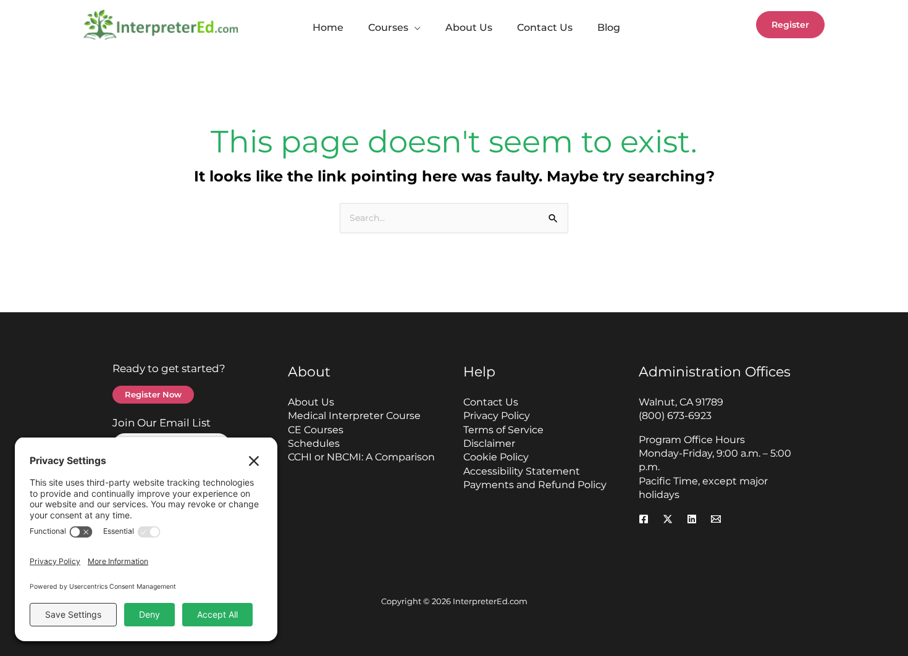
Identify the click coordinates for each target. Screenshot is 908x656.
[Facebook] (644, 519)
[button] (414, 27)
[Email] (716, 519)
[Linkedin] (692, 519)
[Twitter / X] (668, 519)
